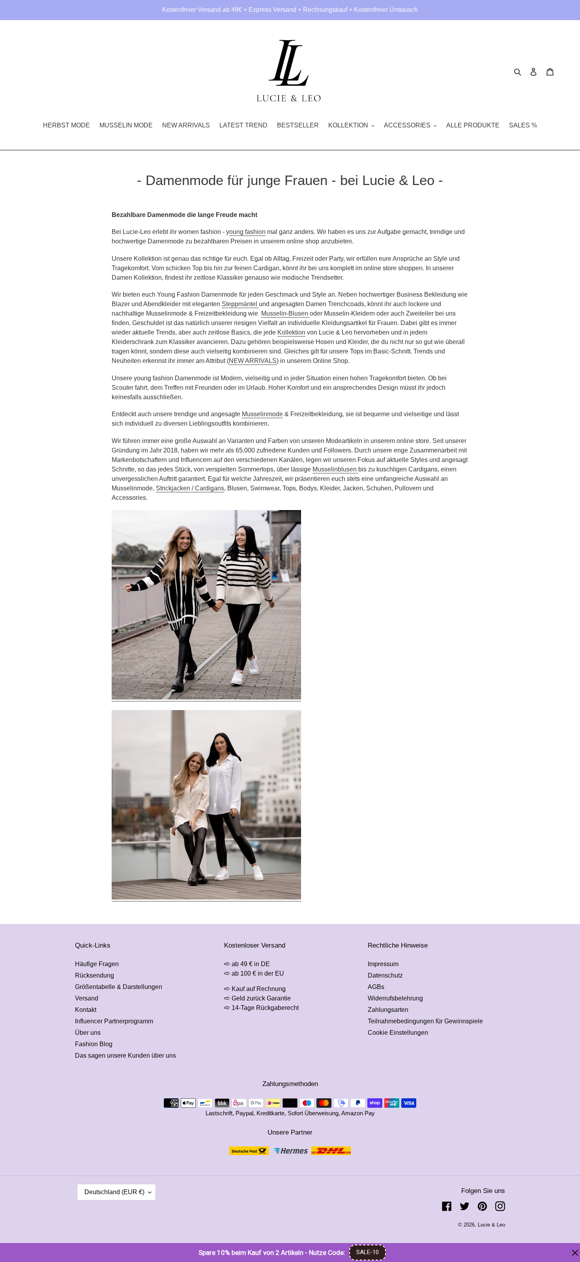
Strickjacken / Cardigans (190, 488)
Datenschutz (385, 975)
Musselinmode (262, 414)
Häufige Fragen (97, 964)
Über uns (88, 1032)
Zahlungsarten (388, 1009)
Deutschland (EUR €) (114, 1192)
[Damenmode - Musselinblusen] (206, 897)
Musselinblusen (334, 469)
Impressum (383, 964)
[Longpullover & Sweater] (206, 697)
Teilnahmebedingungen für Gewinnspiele (425, 1021)
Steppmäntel (239, 304)
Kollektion (291, 332)
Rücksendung (94, 975)
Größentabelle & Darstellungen (118, 986)
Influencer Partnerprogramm (114, 1021)
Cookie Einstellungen (398, 1032)
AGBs (376, 986)
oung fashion (247, 231)
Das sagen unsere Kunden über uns (125, 1055)
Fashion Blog (93, 1044)
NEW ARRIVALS (253, 360)
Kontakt (85, 1009)
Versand (86, 998)
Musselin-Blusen (285, 313)
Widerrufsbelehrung (395, 998)
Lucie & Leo (491, 1225)
